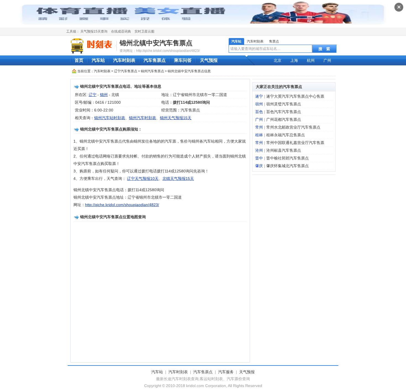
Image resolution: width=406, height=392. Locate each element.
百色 (259, 112)
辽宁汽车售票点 (125, 71)
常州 (259, 127)
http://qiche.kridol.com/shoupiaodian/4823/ (122, 204)
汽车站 (236, 41)
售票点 (274, 41)
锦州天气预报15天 (175, 118)
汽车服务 (226, 372)
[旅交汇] (92, 46)
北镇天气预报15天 (178, 178)
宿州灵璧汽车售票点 (283, 104)
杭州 (311, 60)
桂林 (259, 135)
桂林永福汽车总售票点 (285, 135)
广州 (327, 60)
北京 (277, 60)
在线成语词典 (121, 31)
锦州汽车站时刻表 (109, 118)
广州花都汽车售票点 (283, 119)
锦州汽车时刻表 (142, 118)
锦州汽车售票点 (152, 71)
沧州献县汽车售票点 (283, 150)
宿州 (259, 104)
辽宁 (92, 94)
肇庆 (259, 166)
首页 (79, 60)
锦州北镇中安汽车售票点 (156, 43)
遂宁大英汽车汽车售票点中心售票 (295, 96)
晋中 (259, 158)
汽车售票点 (155, 60)
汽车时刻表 (255, 41)
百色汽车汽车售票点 (283, 112)
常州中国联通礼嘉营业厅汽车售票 (295, 142)
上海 (294, 60)
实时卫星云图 (144, 31)
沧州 (259, 150)
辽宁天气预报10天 (143, 178)
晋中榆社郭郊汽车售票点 (287, 158)
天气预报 (209, 60)
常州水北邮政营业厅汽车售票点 (293, 127)
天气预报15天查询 (93, 31)
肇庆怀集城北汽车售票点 (287, 166)
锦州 (104, 94)
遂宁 (259, 96)
